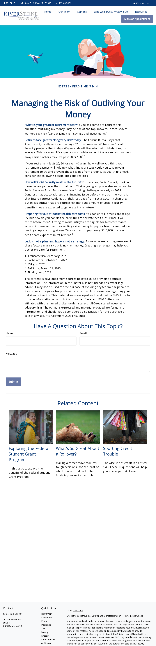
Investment (46, 617)
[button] (48, 11)
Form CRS (78, 610)
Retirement (46, 613)
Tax (43, 628)
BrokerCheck (136, 615)
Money (44, 632)
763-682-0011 (66, 3)
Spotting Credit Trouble (117, 451)
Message (11, 353)
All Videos (46, 643)
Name (9, 333)
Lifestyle (45, 635)
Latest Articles (48, 639)
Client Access (142, 3)
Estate (44, 621)
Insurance (46, 624)
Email (83, 333)
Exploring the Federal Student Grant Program (29, 453)
